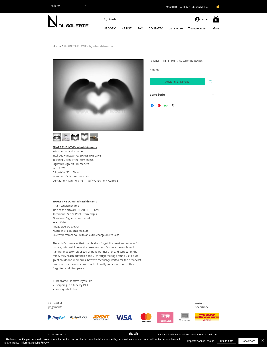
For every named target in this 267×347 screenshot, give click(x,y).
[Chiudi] (262, 341)
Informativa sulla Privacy (35, 342)
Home (57, 46)
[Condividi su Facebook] (152, 105)
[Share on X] (173, 105)
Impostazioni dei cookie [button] (200, 341)
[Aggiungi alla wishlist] (211, 82)
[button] (216, 19)
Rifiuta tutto (226, 341)
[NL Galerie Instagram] (136, 334)
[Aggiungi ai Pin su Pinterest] (159, 105)
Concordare (248, 341)
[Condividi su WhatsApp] (166, 105)
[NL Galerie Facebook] (131, 334)
